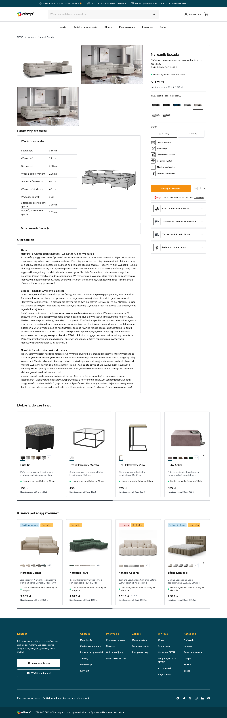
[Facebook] (178, 698)
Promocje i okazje (115, 639)
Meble (31, 37)
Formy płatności (140, 646)
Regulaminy (164, 674)
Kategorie (190, 634)
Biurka (187, 664)
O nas (161, 639)
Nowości (110, 646)
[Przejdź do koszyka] (206, 14)
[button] (63, 27)
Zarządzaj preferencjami (76, 698)
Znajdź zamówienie (90, 646)
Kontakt (84, 670)
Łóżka (187, 670)
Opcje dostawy (140, 639)
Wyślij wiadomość (41, 673)
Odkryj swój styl (115, 652)
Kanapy (188, 646)
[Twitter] (184, 698)
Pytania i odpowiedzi (91, 652)
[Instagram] (196, 698)
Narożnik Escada (46, 37)
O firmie (163, 634)
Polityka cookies (52, 698)
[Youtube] (208, 698)
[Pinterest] (190, 698)
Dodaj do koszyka (170, 188)
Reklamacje (86, 664)
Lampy (187, 658)
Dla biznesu (164, 646)
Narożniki (189, 639)
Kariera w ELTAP (167, 652)
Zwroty (84, 658)
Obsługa (85, 634)
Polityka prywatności (28, 698)
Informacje (112, 634)
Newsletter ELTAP (116, 658)
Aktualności (164, 668)
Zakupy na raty (140, 652)
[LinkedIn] (202, 698)
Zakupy (136, 634)
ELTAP (20, 37)
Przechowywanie (193, 652)
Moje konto (86, 639)
